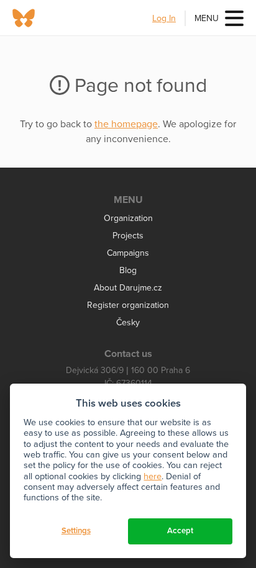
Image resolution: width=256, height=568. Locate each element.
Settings (76, 531)
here (153, 476)
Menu (206, 18)
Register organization (128, 305)
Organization (128, 218)
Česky (128, 322)
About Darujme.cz (128, 287)
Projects (128, 235)
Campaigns (128, 253)
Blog (128, 270)
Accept (180, 531)
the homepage (126, 124)
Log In (164, 18)
